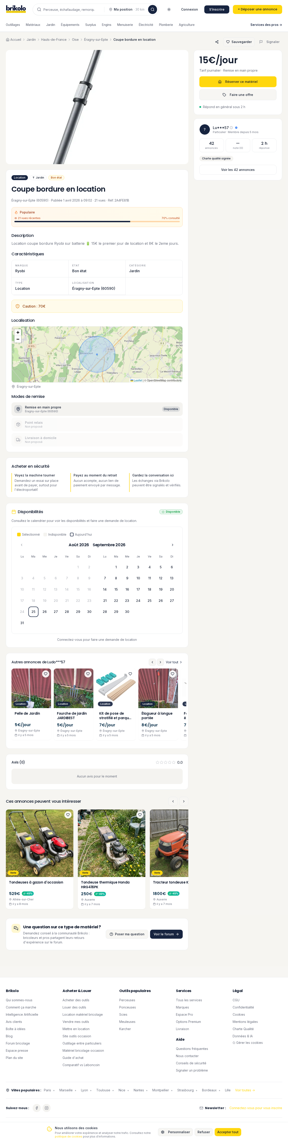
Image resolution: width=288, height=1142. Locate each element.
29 (78, 612)
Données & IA (243, 1036)
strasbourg (185, 1090)
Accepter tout (227, 1132)
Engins (106, 25)
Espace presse (17, 1050)
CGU (236, 1000)
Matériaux (33, 25)
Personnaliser (179, 1132)
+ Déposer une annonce (257, 9)
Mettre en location (76, 1029)
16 (89, 589)
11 (33, 589)
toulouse (103, 1090)
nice (122, 1090)
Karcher (125, 1029)
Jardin (50, 25)
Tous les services (189, 1000)
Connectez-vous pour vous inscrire (256, 1108)
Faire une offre (241, 95)
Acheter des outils (76, 1000)
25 (33, 612)
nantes (139, 1090)
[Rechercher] (152, 9)
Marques (182, 1007)
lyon (84, 1090)
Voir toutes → (245, 1090)
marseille (66, 1090)
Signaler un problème (192, 1070)
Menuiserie (125, 25)
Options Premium (188, 1022)
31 (22, 623)
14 (67, 589)
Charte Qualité (243, 1029)
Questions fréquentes (192, 1049)
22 (78, 601)
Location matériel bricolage (83, 1014)
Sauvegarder (242, 42)
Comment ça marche (21, 1007)
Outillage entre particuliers (82, 1043)
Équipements (70, 25)
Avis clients (14, 1022)
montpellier (160, 1090)
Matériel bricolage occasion (83, 1050)
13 (55, 589)
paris (47, 1090)
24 (22, 612)
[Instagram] (47, 1108)
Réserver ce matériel (241, 82)
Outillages (13, 25)
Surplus (90, 25)
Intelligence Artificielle (22, 1014)
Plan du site (14, 1058)
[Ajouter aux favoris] (45, 673)
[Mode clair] (169, 9)
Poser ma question (129, 934)
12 (44, 589)
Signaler (272, 42)
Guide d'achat (73, 1058)
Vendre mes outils (76, 1022)
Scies (123, 1014)
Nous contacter (187, 1056)
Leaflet (137, 380)
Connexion (189, 9)
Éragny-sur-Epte (96, 39)
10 (22, 589)
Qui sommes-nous (19, 1000)
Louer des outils (74, 1007)
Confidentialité (243, 1007)
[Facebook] (37, 1108)
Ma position (129, 9)
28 (67, 612)
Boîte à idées (15, 1029)
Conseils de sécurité (191, 1063)
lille (228, 1090)
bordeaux (209, 1090)
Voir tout (172, 662)
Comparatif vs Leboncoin (81, 1065)
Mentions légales (245, 1022)
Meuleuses (127, 1022)
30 (89, 612)
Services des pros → (266, 25)
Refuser (204, 1132)
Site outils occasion (77, 1036)
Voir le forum (164, 934)
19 (44, 601)
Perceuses (127, 1000)
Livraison (182, 1029)
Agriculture (187, 25)
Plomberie (166, 25)
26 (45, 612)
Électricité (146, 25)
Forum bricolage (18, 1043)
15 (78, 589)
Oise (75, 39)
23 (89, 601)
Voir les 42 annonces (238, 170)
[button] (97, 354)
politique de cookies (68, 1136)
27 (56, 612)
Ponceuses (127, 1007)
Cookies (239, 1014)
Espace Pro (184, 1014)
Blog (9, 1036)
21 (67, 601)
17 (22, 601)
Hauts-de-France (54, 39)
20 (56, 601)
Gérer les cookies (249, 1043)
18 (33, 601)
